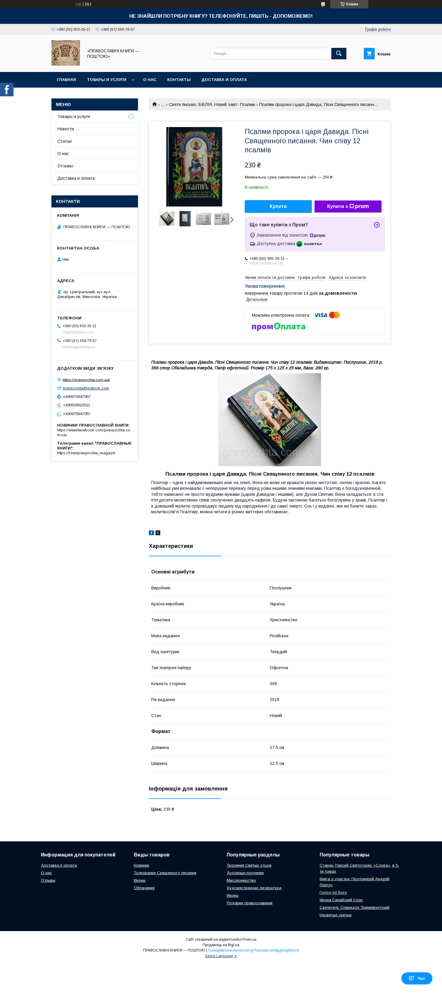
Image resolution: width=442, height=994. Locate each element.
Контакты (179, 79)
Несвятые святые (335, 915)
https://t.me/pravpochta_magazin (86, 453)
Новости (65, 128)
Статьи (64, 141)
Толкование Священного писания (165, 873)
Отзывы (65, 165)
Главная (66, 79)
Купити (278, 206)
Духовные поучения (245, 873)
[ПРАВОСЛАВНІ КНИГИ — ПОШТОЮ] (65, 64)
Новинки (141, 865)
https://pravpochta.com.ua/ (86, 379)
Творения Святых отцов (249, 865)
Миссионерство (241, 880)
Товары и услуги (106, 79)
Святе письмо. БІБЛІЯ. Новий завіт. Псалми (212, 104)
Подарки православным (249, 903)
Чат (421, 978)
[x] (157, 533)
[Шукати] (338, 53)
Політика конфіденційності (276, 950)
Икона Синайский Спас (341, 900)
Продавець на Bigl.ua (221, 945)
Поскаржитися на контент (229, 950)
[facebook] (151, 533)
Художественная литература (254, 888)
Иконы (140, 880)
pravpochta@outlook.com (86, 388)
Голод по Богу (333, 892)
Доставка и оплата (224, 79)
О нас (149, 79)
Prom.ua (249, 939)
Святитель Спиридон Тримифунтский (354, 907)
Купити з (337, 206)
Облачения (144, 888)
